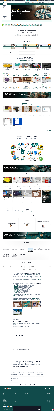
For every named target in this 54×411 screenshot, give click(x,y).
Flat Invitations (25, 113)
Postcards (4, 6)
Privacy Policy (7, 409)
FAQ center (23, 365)
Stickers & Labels (4, 399)
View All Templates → (49, 130)
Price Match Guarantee (49, 393)
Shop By (11, 0)
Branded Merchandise (5, 400)
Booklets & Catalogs (5, 16)
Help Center (50, 0)
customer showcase (39, 279)
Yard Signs (20, 290)
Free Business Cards (5, 0)
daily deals (26, 318)
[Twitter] (46, 388)
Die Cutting (4, 17)
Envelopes (44, 113)
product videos (37, 364)
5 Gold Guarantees (16, 323)
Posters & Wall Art (4, 402)
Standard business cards (34, 298)
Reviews (36, 399)
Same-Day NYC (14, 0)
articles (14, 295)
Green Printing (48, 402)
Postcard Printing (16, 286)
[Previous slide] (11, 12)
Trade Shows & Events (5, 401)
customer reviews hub (18, 347)
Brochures (4, 15)
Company (37, 392)
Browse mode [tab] (24, 0)
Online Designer (29, 277)
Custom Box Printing (16, 292)
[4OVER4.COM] (5, 2)
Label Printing (19, 289)
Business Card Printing (16, 285)
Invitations (4, 18)
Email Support (26, 394)
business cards (26, 274)
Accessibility (4, 409)
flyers (27, 299)
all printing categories (22, 293)
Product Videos (16, 401)
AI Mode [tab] (28, 0)
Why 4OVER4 (48, 392)
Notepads (14, 125)
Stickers (4, 7)
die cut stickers (38, 299)
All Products (9, 0)
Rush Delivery (48, 399)
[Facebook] (42, 388)
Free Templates (43, 53)
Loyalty (38, 0)
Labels (4, 8)
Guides (15, 394)
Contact (36, 393)
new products (24, 279)
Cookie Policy (10, 409)
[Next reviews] (50, 224)
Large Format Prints (5, 19)
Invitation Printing (16, 291)
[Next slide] (50, 12)
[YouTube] (45, 388)
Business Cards (4, 5)
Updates (36, 394)
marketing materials (35, 293)
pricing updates (31, 279)
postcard (37, 274)
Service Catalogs (48, 401)
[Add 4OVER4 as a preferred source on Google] (9, 388)
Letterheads (5, 125)
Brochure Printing (16, 288)
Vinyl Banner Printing (16, 290)
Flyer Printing (15, 287)
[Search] (23, 2)
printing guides (24, 294)
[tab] (26, 0)
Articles (47, 0)
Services (15, 399)
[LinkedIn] (49, 388)
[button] (53, 410)
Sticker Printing (15, 289)
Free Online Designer (10, 53)
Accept (39, 409)
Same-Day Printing (48, 400)
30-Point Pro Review (49, 394)
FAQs (15, 402)
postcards (17, 34)
